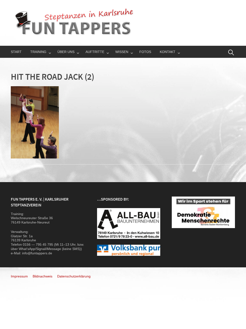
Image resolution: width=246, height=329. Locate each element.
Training (38, 52)
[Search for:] (231, 52)
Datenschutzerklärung (74, 276)
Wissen (121, 52)
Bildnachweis (42, 276)
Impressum (19, 276)
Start (16, 52)
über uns (65, 52)
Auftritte (95, 52)
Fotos (145, 52)
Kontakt (167, 52)
